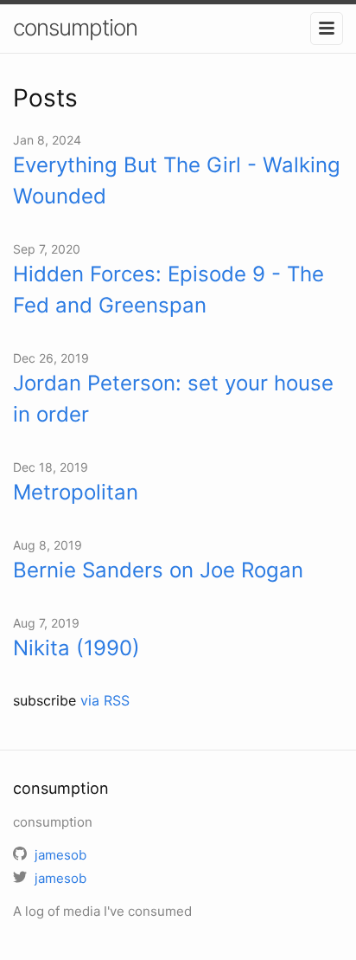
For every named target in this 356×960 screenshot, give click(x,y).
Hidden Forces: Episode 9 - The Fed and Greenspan (168, 289)
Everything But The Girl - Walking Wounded (176, 180)
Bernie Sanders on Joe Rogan (158, 570)
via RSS (105, 700)
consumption (75, 27)
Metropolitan (75, 492)
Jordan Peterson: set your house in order (173, 398)
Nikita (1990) (76, 647)
